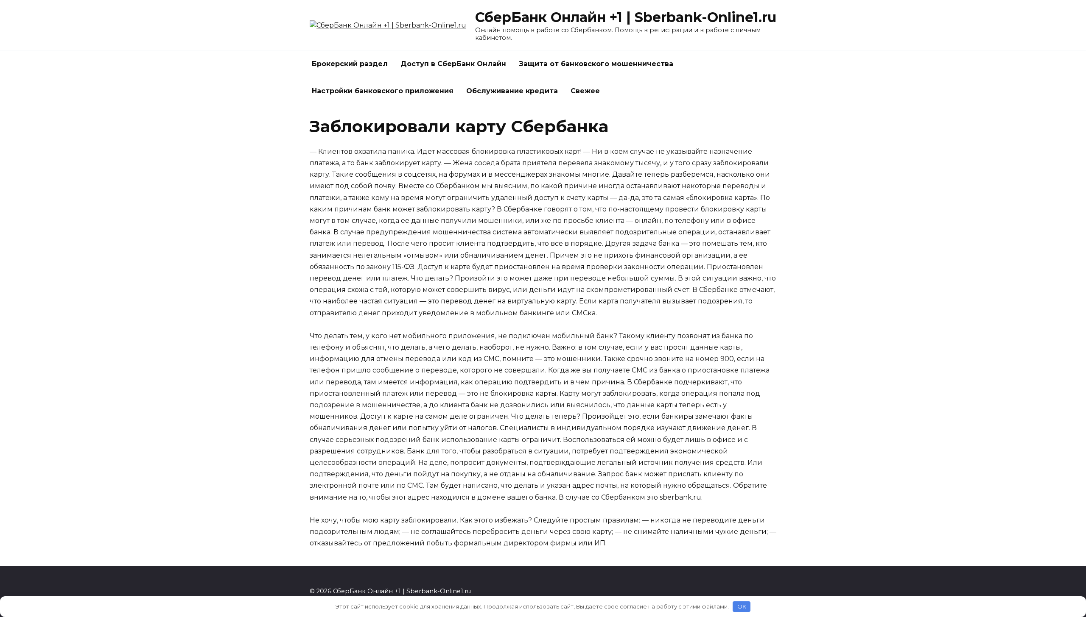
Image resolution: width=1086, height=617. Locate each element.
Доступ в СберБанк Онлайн (453, 64)
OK (741, 606)
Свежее (585, 91)
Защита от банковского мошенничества (596, 64)
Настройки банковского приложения (382, 91)
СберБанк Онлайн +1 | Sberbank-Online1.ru (625, 17)
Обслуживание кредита (512, 91)
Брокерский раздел (350, 64)
